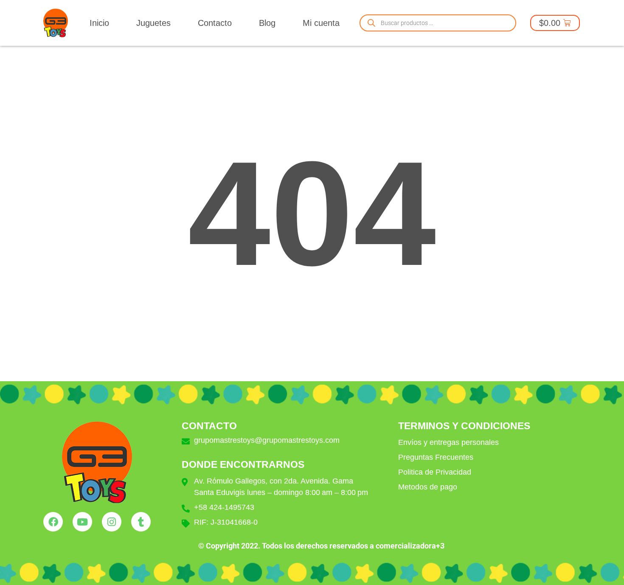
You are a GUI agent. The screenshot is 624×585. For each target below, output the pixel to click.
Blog (267, 23)
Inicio (99, 23)
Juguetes (153, 23)
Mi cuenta (321, 23)
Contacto (215, 23)
